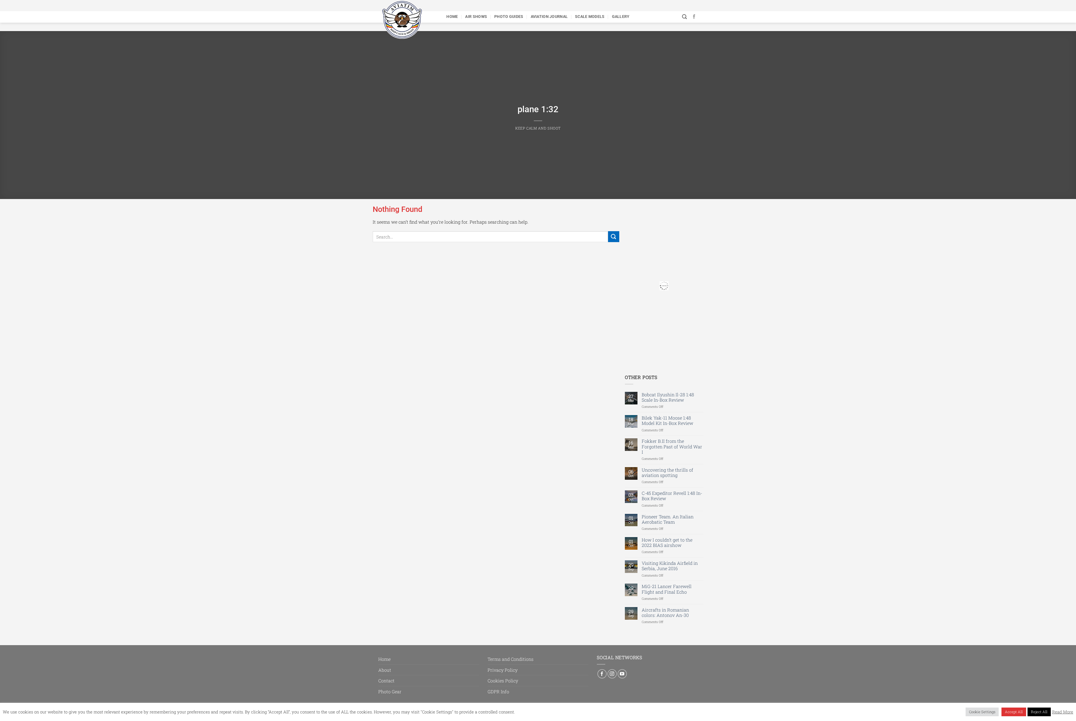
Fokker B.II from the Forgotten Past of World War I (672, 446)
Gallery (621, 16)
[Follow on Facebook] (694, 16)
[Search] (684, 17)
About (384, 670)
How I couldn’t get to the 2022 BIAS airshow (667, 542)
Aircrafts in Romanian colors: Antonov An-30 (665, 612)
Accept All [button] (1014, 711)
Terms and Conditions (511, 659)
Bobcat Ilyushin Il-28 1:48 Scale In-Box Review (668, 397)
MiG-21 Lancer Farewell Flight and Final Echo (667, 589)
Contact (386, 680)
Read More (1062, 712)
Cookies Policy (503, 680)
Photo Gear (390, 691)
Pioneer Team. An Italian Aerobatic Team (668, 519)
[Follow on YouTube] (622, 673)
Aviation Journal (549, 16)
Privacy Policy (503, 670)
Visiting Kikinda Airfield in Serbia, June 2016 (670, 565)
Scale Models (589, 16)
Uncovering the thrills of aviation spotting (667, 472)
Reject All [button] (1039, 711)
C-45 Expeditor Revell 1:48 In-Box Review (672, 495)
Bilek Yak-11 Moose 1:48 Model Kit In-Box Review (667, 420)
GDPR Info (498, 691)
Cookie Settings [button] (982, 711)
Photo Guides (508, 16)
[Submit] (613, 236)
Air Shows (476, 16)
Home (452, 16)
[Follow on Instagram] (612, 673)
